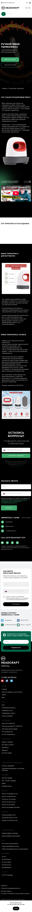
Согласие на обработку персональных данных (15, 893)
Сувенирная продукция (12, 762)
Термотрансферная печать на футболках (15, 849)
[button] (26, 8)
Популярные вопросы (8, 707)
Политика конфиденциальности (10, 888)
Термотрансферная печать (10, 846)
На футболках (6, 859)
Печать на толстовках (9, 799)
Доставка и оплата (8, 744)
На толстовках (6, 862)
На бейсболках (6, 867)
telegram (9, 522)
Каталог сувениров (8, 765)
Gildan (4, 783)
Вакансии (5, 750)
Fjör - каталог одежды (9, 780)
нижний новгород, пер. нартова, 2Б (11, 670)
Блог (3, 705)
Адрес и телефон (7, 742)
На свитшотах (6, 864)
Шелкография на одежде (10, 833)
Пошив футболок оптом (9, 817)
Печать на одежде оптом (10, 793)
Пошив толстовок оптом (9, 820)
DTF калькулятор (7, 731)
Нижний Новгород (8, 2)
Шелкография (8, 830)
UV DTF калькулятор (8, 734)
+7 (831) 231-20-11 (11, 530)
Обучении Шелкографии (9, 729)
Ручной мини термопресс (16, 88)
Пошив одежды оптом (9, 815)
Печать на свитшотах (8, 802)
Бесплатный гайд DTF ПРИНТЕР (12, 726)
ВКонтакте (9, 526)
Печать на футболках (8, 796)
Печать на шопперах (8, 804)
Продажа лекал (7, 786)
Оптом (4, 856)
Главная (4, 88)
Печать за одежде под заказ (11, 807)
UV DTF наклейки (7, 875)
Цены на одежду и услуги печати (12, 692)
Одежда (5, 774)
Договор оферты (6, 891)
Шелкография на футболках (11, 836)
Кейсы (4, 694)
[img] (1, 3)
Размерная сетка (7, 710)
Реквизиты (5, 747)
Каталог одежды (7, 778)
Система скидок (7, 753)
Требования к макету (8, 713)
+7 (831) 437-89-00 (11, 624)
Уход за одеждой (7, 716)
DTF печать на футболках (10, 843)
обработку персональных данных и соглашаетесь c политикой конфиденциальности (14, 501)
